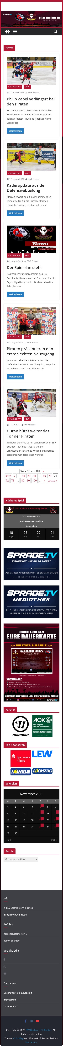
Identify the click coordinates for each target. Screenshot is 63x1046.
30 (34, 476)
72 (7, 480)
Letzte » (52, 480)
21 (55, 820)
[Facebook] (4, 959)
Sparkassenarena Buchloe (31, 521)
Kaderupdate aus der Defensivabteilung (26, 187)
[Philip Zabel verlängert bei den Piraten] (31, 71)
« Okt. (8, 840)
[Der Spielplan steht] (31, 239)
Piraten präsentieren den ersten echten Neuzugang (30, 351)
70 (49, 476)
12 (40, 813)
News (27, 87)
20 (28, 476)
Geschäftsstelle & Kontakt (18, 992)
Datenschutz (10, 1006)
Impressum (10, 999)
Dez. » (54, 840)
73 (12, 480)
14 (55, 813)
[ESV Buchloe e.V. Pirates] (31, 13)
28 (55, 826)
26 (40, 826)
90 (28, 480)
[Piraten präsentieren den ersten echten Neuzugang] (31, 320)
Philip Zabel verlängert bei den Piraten (31, 101)
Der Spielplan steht (24, 267)
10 (23, 476)
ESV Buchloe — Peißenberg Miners (31, 508)
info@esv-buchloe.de (15, 914)
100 (34, 480)
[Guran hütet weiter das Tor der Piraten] (31, 403)
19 (40, 820)
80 (22, 480)
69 (44, 476)
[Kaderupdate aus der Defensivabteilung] (31, 157)
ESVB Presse (33, 92)
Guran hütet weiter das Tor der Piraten (28, 433)
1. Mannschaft (14, 87)
